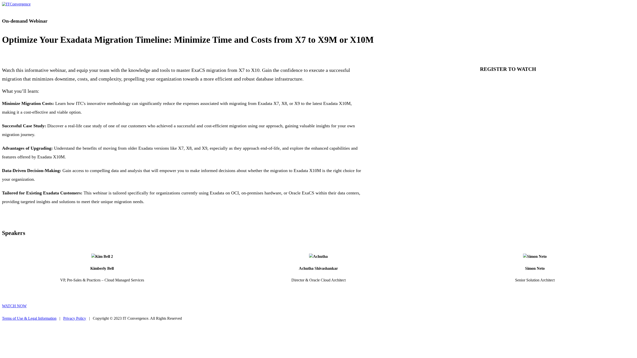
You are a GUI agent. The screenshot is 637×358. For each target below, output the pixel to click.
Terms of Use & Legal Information (29, 318)
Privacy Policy (74, 318)
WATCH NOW (14, 306)
